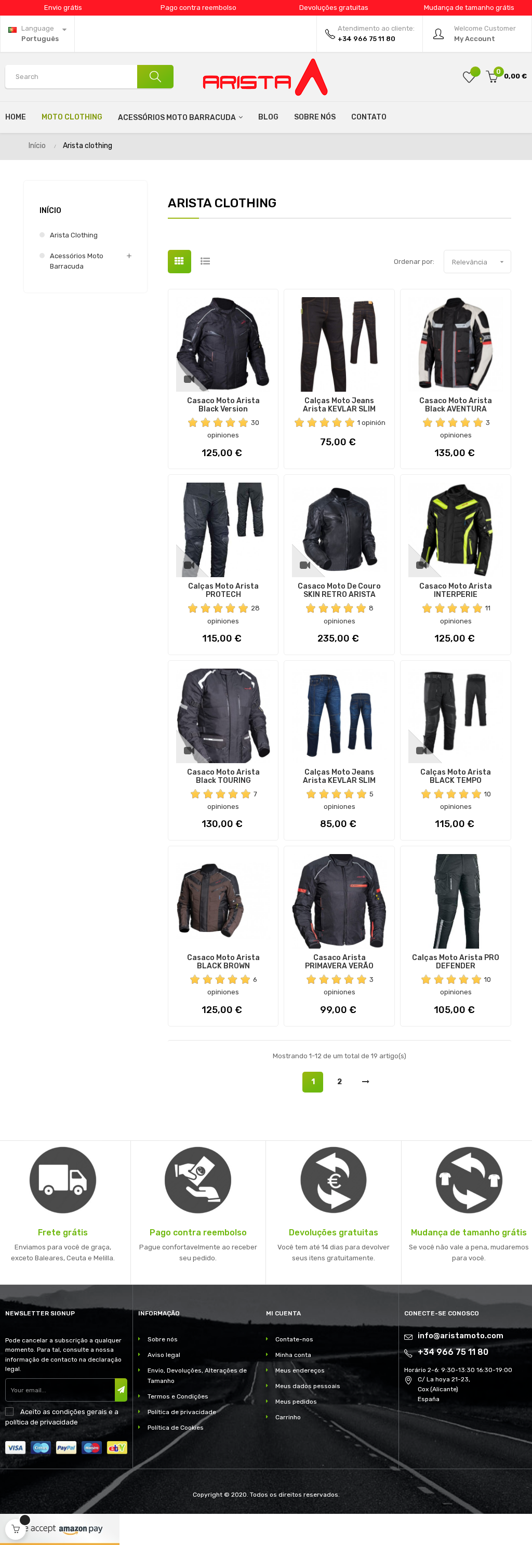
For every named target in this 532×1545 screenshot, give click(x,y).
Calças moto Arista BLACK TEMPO (455, 776)
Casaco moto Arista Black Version (223, 405)
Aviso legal (164, 1354)
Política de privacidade (182, 1412)
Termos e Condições (178, 1396)
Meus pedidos (296, 1401)
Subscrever (121, 1390)
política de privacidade (41, 1422)
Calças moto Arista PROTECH (223, 590)
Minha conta (293, 1354)
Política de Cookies (176, 1427)
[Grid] (179, 261)
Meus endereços (300, 1370)
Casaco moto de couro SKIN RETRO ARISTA (339, 590)
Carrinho (288, 1417)
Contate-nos (294, 1339)
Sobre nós (163, 1339)
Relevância (479, 262)
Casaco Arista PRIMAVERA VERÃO (339, 962)
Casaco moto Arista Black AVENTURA (455, 405)
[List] (205, 261)
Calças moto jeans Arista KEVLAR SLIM (339, 405)
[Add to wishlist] (469, 76)
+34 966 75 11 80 (453, 1352)
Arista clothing (74, 235)
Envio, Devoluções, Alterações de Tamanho (197, 1375)
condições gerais (79, 1412)
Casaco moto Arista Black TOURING (223, 776)
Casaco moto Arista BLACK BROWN (223, 962)
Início (50, 210)
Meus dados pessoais (307, 1386)
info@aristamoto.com (460, 1335)
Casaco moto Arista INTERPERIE (455, 590)
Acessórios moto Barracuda (76, 261)
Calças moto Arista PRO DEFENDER (455, 962)
